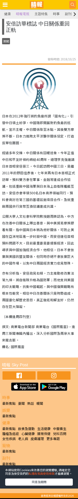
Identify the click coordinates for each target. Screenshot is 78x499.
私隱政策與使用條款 (41, 473)
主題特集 (41, 14)
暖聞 (39, 403)
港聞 (6, 41)
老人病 (23, 438)
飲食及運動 (26, 428)
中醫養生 (59, 428)
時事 (56, 14)
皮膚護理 (37, 438)
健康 (7, 14)
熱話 (30, 403)
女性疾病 (9, 438)
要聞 (21, 403)
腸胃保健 (44, 433)
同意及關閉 (39, 482)
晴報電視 (22, 14)
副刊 (68, 14)
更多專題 (53, 438)
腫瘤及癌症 (10, 433)
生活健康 (44, 428)
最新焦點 (9, 403)
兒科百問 (59, 433)
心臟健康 (28, 433)
